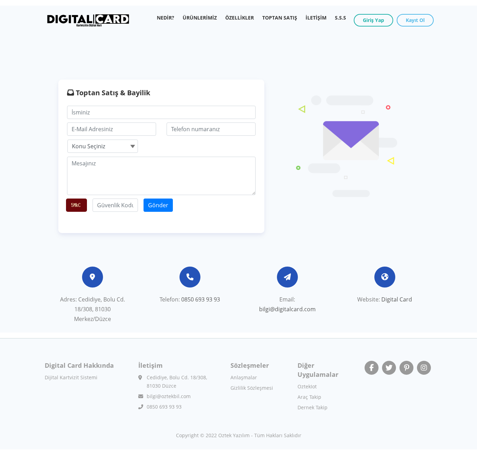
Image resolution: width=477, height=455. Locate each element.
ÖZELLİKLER (239, 17)
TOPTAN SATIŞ (279, 17)
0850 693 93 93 (200, 299)
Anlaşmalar (243, 377)
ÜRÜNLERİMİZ (202, 17)
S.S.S (340, 17)
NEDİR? (167, 17)
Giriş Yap (373, 20)
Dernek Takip (313, 407)
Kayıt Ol (415, 20)
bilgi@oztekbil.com (169, 396)
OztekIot (307, 386)
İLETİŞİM (316, 17)
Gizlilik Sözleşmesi (251, 388)
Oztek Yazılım (234, 435)
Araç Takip (309, 397)
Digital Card (396, 299)
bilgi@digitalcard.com (287, 309)
